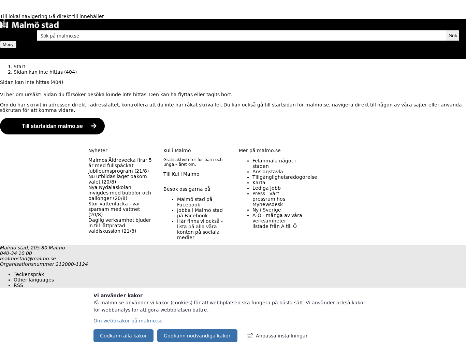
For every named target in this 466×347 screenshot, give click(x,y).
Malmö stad (195, 202)
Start (19, 66)
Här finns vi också (200, 229)
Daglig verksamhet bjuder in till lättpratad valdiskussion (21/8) (119, 225)
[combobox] (242, 35)
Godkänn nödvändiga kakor (197, 335)
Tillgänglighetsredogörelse (284, 177)
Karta (258, 182)
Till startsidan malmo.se (52, 126)
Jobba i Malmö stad (200, 212)
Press (268, 199)
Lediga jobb (266, 188)
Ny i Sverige (266, 210)
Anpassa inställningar (282, 335)
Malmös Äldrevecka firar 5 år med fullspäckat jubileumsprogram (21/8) (120, 165)
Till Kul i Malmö (181, 174)
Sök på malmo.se (12, 35)
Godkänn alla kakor (123, 335)
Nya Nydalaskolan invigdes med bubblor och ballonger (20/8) (119, 193)
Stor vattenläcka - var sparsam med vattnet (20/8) (114, 209)
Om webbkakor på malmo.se (128, 320)
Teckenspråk (29, 274)
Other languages (34, 280)
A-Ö (277, 221)
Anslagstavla (267, 171)
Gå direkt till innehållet (76, 16)
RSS (18, 285)
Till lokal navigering (24, 16)
